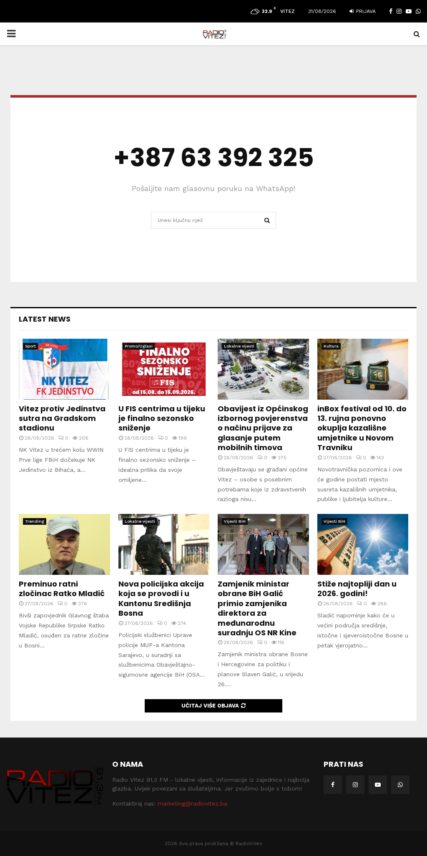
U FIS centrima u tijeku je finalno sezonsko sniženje (161, 418)
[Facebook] (333, 784)
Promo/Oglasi (139, 346)
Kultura (331, 346)
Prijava (365, 11)
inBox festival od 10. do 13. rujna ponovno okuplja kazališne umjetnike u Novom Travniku (362, 428)
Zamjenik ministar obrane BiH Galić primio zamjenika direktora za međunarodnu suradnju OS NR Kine (257, 608)
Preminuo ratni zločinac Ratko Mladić (62, 589)
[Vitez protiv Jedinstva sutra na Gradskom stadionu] (64, 369)
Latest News (44, 319)
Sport (30, 346)
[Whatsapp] (400, 784)
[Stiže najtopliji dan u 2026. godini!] (363, 544)
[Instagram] (355, 784)
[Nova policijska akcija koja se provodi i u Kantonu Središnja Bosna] (164, 544)
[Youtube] (378, 784)
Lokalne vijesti (239, 346)
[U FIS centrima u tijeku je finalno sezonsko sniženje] (164, 369)
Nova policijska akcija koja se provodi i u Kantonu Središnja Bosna (161, 598)
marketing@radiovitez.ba (192, 803)
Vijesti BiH (235, 521)
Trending (34, 521)
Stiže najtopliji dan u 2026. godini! (357, 589)
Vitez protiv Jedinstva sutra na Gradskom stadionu (62, 418)
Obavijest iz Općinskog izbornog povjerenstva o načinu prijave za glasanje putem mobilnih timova (263, 428)
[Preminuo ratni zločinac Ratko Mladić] (64, 544)
